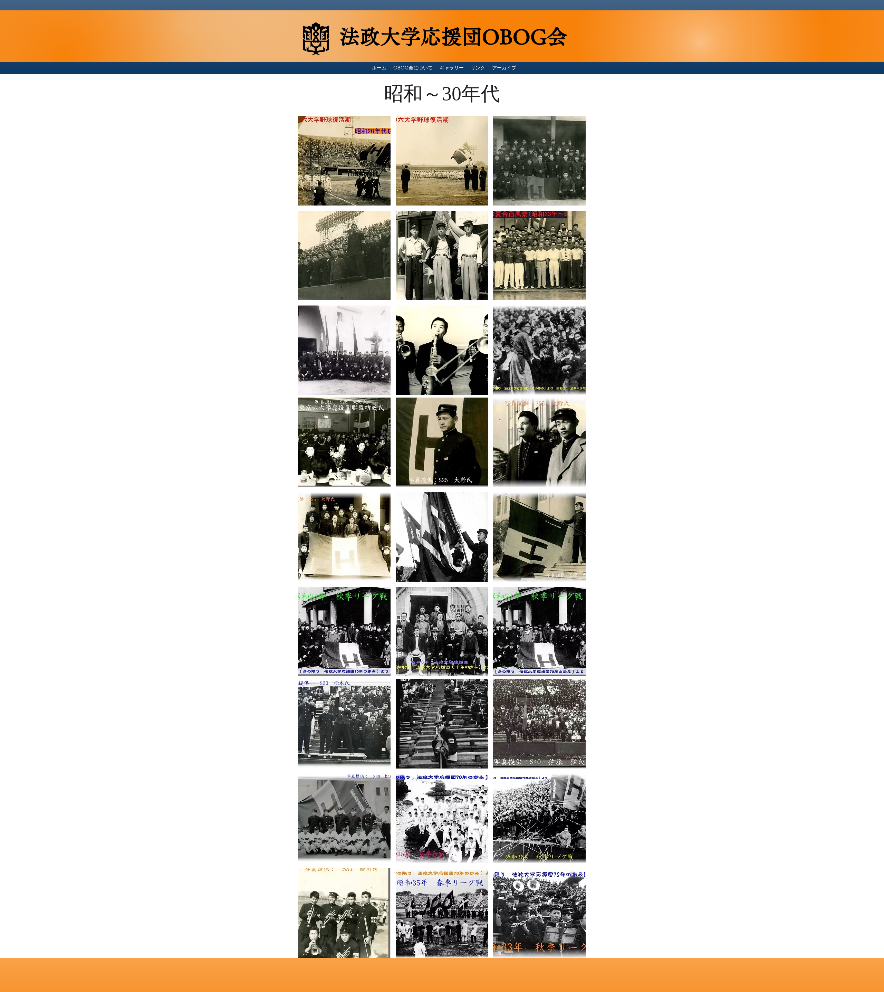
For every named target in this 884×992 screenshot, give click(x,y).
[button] (344, 161)
